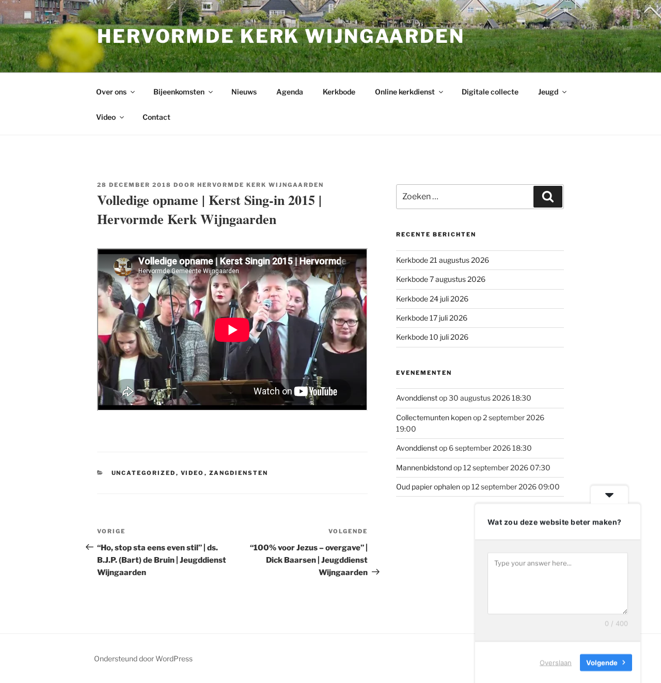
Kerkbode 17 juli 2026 (431, 317)
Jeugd (548, 91)
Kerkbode (339, 91)
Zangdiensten (239, 472)
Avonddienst (416, 397)
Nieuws (244, 91)
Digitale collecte (490, 91)
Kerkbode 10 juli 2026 (432, 336)
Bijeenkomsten (178, 91)
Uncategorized (144, 472)
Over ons (111, 91)
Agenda (289, 91)
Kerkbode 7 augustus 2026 (440, 279)
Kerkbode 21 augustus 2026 (442, 260)
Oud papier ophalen (428, 486)
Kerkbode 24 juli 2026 (432, 298)
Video (106, 117)
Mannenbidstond (424, 467)
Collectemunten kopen (433, 417)
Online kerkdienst (405, 91)
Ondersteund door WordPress (143, 658)
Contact (156, 117)
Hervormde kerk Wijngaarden (281, 36)
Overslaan (556, 662)
